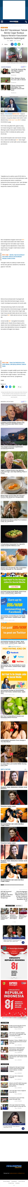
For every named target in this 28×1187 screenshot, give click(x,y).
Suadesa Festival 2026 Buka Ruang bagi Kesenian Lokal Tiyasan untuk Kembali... (18, 1057)
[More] (22, 44)
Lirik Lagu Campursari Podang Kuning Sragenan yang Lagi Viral (17, 1105)
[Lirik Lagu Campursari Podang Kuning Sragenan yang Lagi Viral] (4, 1107)
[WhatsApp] (19, 44)
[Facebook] (12, 44)
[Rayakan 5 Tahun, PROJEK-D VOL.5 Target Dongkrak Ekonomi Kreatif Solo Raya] (4, 1042)
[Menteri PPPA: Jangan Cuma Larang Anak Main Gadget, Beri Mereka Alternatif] (23, 911)
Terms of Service (21, 1181)
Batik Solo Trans (13, 120)
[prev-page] (13, 922)
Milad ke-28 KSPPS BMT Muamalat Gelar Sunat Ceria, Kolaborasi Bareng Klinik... (18, 1084)
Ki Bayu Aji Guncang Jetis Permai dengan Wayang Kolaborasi (17, 1026)
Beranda (2, 24)
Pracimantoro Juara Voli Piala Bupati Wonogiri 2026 (16, 1098)
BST (20, 120)
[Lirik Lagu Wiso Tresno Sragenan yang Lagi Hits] (4, 1092)
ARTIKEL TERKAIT (10, 905)
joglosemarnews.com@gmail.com (17, 1173)
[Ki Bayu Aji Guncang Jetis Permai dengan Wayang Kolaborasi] (4, 1027)
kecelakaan (21, 884)
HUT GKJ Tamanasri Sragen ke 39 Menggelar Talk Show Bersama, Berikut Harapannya (7, 894)
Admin (11, 40)
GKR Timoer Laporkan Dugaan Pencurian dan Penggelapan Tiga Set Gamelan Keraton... (17, 1034)
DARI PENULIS (18, 905)
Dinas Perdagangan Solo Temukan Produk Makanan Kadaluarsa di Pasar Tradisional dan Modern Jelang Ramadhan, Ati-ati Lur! (21, 896)
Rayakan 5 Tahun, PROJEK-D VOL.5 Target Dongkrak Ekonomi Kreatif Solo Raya (18, 1042)
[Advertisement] (14, 10)
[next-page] (15, 922)
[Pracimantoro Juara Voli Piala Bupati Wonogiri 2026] (4, 1100)
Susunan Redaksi (6, 1181)
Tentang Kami (14, 1181)
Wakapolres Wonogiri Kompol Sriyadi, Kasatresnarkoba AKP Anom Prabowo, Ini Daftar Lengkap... (16, 1069)
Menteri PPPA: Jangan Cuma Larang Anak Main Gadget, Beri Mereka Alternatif (23, 916)
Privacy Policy (11, 1183)
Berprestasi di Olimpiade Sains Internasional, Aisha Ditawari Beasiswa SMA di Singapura (14, 916)
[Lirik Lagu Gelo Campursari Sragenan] (4, 1078)
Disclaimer (18, 1183)
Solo (10, 24)
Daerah (6, 24)
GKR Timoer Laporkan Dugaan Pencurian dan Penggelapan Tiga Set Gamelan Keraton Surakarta (5, 917)
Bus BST (16, 884)
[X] (15, 44)
